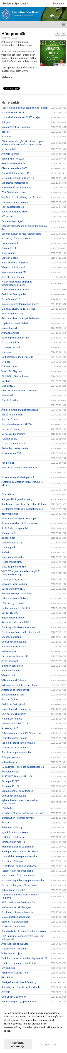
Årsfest (5, 552)
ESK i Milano (8, 494)
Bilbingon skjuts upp (11, 757)
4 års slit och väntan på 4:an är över (20, 304)
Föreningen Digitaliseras (13, 579)
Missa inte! (7, 395)
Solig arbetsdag (9, 762)
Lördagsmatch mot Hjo (13, 842)
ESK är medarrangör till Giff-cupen (19, 518)
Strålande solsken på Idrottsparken (19, 523)
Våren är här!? (8, 533)
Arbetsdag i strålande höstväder (17, 912)
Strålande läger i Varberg (14, 584)
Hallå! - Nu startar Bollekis (15, 598)
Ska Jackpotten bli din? (13, 566)
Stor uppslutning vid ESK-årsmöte (19, 885)
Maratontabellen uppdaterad (15, 917)
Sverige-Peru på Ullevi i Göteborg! (19, 982)
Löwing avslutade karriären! (15, 202)
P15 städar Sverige (11, 670)
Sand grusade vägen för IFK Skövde (20, 851)
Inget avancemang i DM (13, 272)
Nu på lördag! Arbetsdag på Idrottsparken (22, 767)
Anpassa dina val (13, 1035)
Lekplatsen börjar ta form (14, 738)
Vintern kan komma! (11, 718)
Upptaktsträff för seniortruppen (17, 791)
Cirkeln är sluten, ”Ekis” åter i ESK (19, 308)
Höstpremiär (13, 33)
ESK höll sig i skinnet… (13, 603)
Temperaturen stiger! (12, 221)
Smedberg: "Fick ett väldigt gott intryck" (22, 813)
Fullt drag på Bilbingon (12, 837)
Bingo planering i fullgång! (14, 262)
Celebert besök (9, 366)
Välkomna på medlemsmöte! (16, 187)
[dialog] (33, 1029)
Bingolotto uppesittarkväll (14, 646)
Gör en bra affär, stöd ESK (15, 622)
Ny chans (6, 381)
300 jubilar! (7, 216)
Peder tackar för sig (11, 827)
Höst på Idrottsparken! (12, 207)
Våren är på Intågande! (13, 267)
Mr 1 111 (5, 361)
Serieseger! (7, 352)
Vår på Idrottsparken (12, 414)
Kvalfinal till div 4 (10, 438)
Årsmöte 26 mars (10, 154)
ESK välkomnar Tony (12, 313)
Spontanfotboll (8, 248)
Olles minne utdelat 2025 (14, 168)
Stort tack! (6, 136)
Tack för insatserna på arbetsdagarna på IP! (24, 958)
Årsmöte (5, 992)
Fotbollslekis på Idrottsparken (16, 752)
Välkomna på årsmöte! (13, 890)
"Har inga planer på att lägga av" (18, 846)
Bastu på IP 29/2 (10, 781)
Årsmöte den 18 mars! (12, 277)
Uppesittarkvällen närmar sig (16, 709)
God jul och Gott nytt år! (13, 996)
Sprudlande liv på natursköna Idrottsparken (23, 931)
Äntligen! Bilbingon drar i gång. (17, 499)
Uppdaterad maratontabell (14, 182)
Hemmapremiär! (9, 243)
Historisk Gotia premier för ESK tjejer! (21, 117)
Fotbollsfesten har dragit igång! (17, 870)
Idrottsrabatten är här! (12, 694)
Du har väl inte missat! (13, 434)
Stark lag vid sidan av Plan (15, 337)
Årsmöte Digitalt (9, 699)
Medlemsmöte (8, 651)
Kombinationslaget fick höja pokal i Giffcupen (24, 504)
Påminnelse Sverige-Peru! (14, 972)
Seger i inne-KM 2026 (12, 158)
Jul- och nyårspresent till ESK (16, 424)
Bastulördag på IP (10, 299)
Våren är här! (8, 675)
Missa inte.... (8, 385)
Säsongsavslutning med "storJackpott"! (21, 233)
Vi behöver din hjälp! (12, 953)
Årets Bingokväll (9, 661)
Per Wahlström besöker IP (15, 173)
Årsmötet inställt (9, 771)
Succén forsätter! (10, 400)
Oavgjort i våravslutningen (14, 921)
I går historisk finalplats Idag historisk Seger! (24, 107)
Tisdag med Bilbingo (12, 562)
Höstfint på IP (8, 547)
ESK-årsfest (7, 808)
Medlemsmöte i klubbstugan (16, 907)
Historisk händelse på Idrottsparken (19, 856)
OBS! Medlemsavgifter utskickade (19, 390)
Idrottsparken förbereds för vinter (18, 817)
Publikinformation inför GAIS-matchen (21, 733)
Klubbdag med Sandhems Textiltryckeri (21, 987)
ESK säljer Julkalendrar (13, 714)
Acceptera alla (48, 1044)
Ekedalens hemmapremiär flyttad (18, 963)
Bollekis (5, 131)
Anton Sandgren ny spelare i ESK (18, 1001)
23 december (8, 537)
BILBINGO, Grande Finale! (15, 376)
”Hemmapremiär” (10, 513)
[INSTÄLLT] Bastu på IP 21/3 (16, 776)
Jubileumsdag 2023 (11, 453)
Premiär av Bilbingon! (12, 861)
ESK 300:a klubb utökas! (14, 192)
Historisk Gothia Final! (12, 112)
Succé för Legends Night (14, 211)
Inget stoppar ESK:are (12, 617)
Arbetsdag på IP (9, 728)
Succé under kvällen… (13, 588)
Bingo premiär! (8, 253)
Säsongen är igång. (11, 637)
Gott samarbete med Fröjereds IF (18, 357)
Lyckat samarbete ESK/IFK (15, 608)
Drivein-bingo (8, 968)
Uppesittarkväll (9, 328)
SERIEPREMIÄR (10, 613)
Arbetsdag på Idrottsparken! (15, 690)
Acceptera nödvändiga (17, 1044)
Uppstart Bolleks (10, 257)
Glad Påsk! (7, 977)
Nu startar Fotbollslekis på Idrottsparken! (22, 509)
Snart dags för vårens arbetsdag (18, 627)
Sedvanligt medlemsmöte (14, 448)
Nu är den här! (8, 149)
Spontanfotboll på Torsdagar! (16, 127)
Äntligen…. (7, 122)
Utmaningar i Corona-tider (14, 747)
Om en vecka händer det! (14, 656)
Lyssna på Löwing (10, 429)
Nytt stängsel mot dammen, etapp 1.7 (21, 685)
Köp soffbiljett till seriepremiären (18, 742)
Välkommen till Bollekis (13, 680)
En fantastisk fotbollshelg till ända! (19, 866)
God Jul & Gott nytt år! (13, 704)
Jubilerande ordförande (13, 926)
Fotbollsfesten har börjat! (14, 948)
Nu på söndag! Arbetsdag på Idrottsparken (23, 880)
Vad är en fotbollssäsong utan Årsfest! (21, 197)
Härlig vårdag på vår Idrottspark (17, 875)
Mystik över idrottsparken (14, 832)
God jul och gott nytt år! (13, 641)
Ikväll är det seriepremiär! (14, 528)
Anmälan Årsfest (10, 333)
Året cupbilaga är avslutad (14, 943)
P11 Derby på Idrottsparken (15, 238)
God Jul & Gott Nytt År (13, 163)
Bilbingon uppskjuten (12, 665)
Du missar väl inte (10, 342)
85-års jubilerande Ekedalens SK (18, 902)
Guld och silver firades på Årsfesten (20, 318)
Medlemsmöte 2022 (11, 542)
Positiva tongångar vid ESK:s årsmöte (21, 632)
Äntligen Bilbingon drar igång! (16, 593)
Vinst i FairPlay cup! (12, 371)
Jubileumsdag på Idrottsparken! (17, 477)
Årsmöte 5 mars (9, 419)
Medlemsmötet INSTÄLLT (14, 723)
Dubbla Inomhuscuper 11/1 (15, 289)
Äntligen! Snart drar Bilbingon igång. (20, 410)
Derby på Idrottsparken (13, 557)
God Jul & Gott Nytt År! (13, 294)
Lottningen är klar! (10, 347)
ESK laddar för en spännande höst (19, 467)
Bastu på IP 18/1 (10, 786)
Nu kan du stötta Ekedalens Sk (17, 178)
